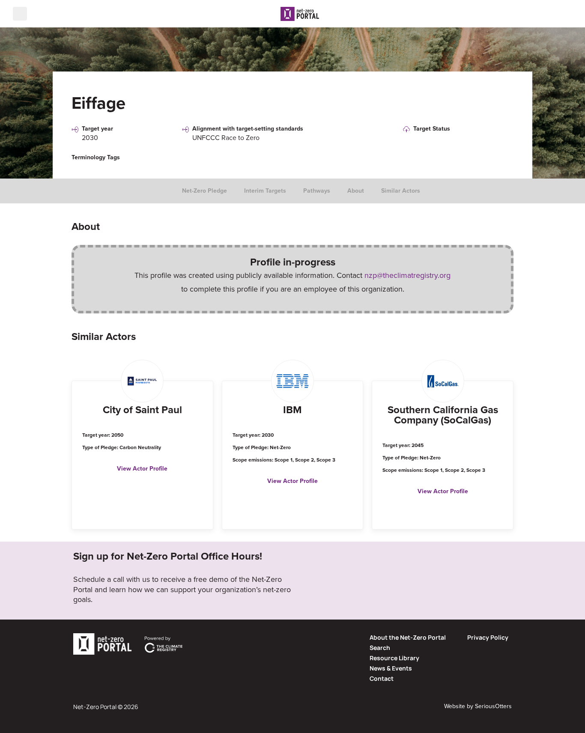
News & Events (391, 668)
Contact (382, 678)
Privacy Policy (487, 637)
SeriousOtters (493, 706)
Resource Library (394, 658)
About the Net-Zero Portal (408, 637)
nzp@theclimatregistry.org (407, 275)
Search (380, 648)
